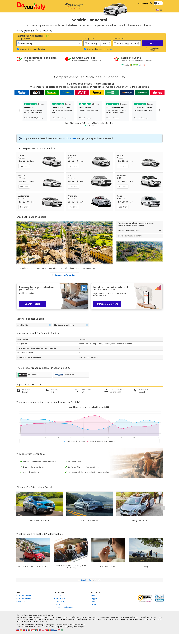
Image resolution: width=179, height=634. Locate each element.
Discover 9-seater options (129, 230)
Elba (71, 617)
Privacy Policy (59, 598)
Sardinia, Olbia (86, 619)
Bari (30, 617)
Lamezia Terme (104, 617)
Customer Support (23, 595)
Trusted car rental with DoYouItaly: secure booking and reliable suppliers (136, 224)
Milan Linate (115, 617)
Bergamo (36, 617)
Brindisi (58, 617)
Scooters (94, 604)
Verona (29, 621)
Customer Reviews (23, 598)
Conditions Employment (63, 607)
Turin (18, 621)
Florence (77, 617)
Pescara (149, 617)
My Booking (143, 3)
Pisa (155, 617)
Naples (135, 617)
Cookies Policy (59, 601)
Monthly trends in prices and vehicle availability (90, 407)
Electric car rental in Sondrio (130, 236)
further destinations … (41, 621)
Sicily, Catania (97, 619)
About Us (57, 595)
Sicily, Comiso (108, 619)
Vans (93, 601)
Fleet (93, 595)
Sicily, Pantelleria (132, 619)
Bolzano (51, 617)
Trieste (159, 619)
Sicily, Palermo (120, 619)
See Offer (24, 166)
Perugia (142, 617)
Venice (23, 621)
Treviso (152, 619)
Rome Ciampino (35, 619)
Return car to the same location (32, 49)
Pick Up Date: (88, 38)
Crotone (65, 617)
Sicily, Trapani (144, 619)
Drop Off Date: (118, 38)
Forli (89, 617)
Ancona (19, 617)
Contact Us (20, 601)
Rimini (26, 619)
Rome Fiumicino (47, 619)
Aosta (25, 617)
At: (101, 38)
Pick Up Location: (23, 38)
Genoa (95, 617)
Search (152, 43)
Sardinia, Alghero (61, 619)
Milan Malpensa (126, 617)
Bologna (44, 617)
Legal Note (58, 604)
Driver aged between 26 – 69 (98, 49)
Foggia (84, 617)
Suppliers (94, 598)
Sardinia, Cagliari (74, 619)
